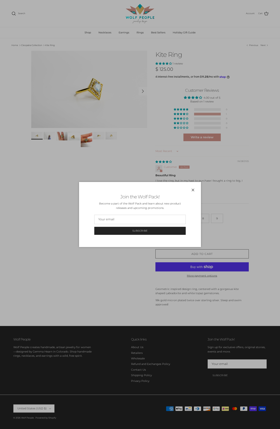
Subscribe (140, 230)
